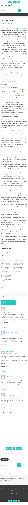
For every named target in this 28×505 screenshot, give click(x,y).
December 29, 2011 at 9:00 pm (12, 309)
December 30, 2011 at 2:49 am (12, 333)
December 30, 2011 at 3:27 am (12, 352)
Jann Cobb (8, 393)
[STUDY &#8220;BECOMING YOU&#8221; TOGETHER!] (7, 266)
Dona (7, 307)
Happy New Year (22, 294)
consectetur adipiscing (17, 491)
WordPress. (18, 495)
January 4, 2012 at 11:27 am (11, 395)
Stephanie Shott (9, 351)
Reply (4, 327)
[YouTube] (9, 2)
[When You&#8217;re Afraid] (7, 278)
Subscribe (4, 459)
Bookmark (4, 287)
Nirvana (13, 495)
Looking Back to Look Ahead (6, 295)
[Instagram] (16, 2)
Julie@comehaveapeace (11, 331)
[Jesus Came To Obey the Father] (19, 266)
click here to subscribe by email (18, 28)
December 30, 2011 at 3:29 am (12, 377)
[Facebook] (14, 2)
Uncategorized (5, 17)
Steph (3, 23)
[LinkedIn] (19, 2)
